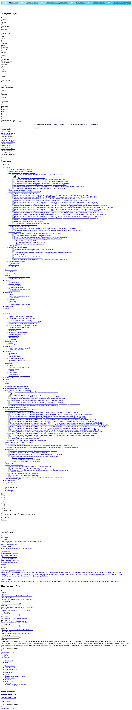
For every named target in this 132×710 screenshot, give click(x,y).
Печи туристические (74, 581)
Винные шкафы (14, 263)
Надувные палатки (6, 590)
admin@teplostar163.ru (8, 142)
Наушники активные (88, 581)
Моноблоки (10, 3)
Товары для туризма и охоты (18, 247)
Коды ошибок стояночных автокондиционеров (16, 548)
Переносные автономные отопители (21, 171)
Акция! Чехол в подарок (9, 544)
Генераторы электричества (29, 581)
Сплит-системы (29, 3)
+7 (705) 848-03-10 (7, 138)
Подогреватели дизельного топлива (20, 190)
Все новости (5, 537)
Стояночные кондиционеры (54, 3)
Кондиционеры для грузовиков (19, 226)
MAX (8, 147)
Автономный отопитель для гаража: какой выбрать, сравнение (21, 541)
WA (4, 147)
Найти (7, 383)
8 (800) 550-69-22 (6, 131)
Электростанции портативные (11, 581)
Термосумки (13, 246)
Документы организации (9, 555)
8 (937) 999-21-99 (6, 135)
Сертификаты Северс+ (8, 558)
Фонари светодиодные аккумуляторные (108, 581)
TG (2, 147)
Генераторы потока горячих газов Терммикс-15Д (25, 192)
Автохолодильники (15, 232)
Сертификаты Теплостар (9, 562)
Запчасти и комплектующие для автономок (23, 193)
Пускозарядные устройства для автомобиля (52, 581)
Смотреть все (5, 551)
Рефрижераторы (14, 265)
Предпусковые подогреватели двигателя (22, 173)
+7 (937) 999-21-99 (8, 698)
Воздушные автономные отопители (20, 169)
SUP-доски (12, 266)
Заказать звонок (6, 130)
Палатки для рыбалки (19, 590)
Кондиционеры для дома (17, 261)
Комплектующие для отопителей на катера (23, 225)
